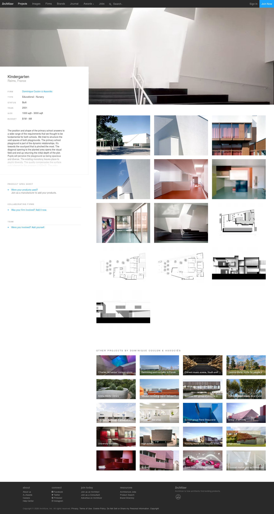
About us (27, 491)
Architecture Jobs (128, 491)
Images (36, 3)
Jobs (101, 3)
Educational (28, 96)
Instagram (58, 500)
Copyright (154, 508)
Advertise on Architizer (91, 497)
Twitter (56, 494)
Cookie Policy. (99, 508)
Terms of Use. (85, 508)
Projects (22, 3)
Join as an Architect (90, 491)
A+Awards (27, 494)
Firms (49, 3)
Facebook (58, 491)
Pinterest (57, 497)
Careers (26, 497)
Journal (74, 3)
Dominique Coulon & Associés (37, 91)
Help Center (28, 500)
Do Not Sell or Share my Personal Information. (128, 508)
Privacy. (75, 508)
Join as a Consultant (90, 494)
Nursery (40, 96)
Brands (61, 3)
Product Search (127, 494)
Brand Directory (127, 497)
